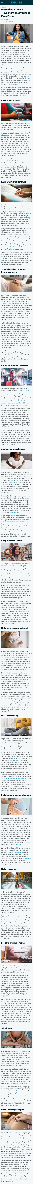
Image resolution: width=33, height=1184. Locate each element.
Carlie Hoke (6, 19)
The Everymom (14, 760)
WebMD (9, 615)
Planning (3, 7)
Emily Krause (17, 1093)
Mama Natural (19, 518)
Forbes (25, 405)
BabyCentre (23, 983)
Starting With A (6, 926)
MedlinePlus (17, 592)
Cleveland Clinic (14, 482)
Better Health (13, 247)
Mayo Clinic (14, 84)
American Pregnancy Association (16, 778)
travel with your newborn (15, 852)
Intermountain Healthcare (9, 679)
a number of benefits (15, 845)
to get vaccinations (25, 217)
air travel (27, 78)
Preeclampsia (10, 337)
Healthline (28, 858)
